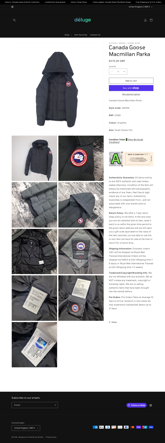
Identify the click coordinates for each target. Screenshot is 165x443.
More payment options (131, 94)
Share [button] (114, 322)
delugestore (23, 437)
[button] (14, 20)
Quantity (112, 66)
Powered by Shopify (35, 437)
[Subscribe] (55, 405)
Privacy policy (51, 437)
